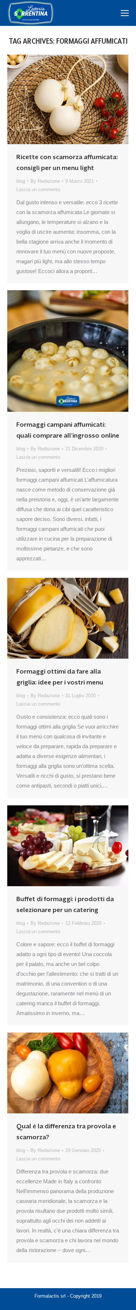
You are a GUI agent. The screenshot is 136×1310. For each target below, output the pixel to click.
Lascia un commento (38, 189)
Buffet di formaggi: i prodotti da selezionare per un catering (65, 904)
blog (20, 181)
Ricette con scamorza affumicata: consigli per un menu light (67, 162)
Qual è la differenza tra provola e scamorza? (66, 1131)
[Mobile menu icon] (125, 13)
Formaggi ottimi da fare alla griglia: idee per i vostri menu (59, 677)
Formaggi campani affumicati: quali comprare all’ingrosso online (67, 430)
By (45, 181)
